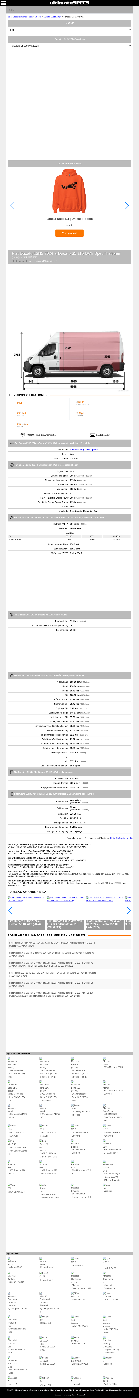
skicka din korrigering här (121, 838)
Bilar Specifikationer (17, 16)
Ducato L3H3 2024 (52, 16)
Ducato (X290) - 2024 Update (84, 450)
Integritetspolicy (69, 1395)
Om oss (58, 1395)
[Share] (129, 9)
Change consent (127, 1390)
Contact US (80, 1395)
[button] (127, 205)
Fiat (31, 16)
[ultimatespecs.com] (69, 2)
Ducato (38, 16)
